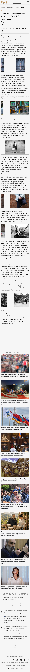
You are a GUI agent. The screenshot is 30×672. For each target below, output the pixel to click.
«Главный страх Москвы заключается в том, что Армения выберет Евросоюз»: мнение (14, 428)
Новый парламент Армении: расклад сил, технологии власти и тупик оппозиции (13, 454)
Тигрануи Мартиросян (9, 22)
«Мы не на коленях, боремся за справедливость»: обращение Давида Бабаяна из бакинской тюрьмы (15, 561)
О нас (15, 645)
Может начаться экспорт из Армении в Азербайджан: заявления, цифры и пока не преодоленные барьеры (13, 533)
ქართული (17, 7)
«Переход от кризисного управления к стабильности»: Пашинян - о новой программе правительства (14, 506)
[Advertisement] (15, 337)
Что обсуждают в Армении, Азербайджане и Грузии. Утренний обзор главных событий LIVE (14, 375)
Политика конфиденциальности (15, 656)
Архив (3, 10)
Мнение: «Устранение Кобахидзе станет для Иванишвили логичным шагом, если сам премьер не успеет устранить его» (16, 636)
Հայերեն (3, 7)
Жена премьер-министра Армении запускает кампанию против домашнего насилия (14, 587)
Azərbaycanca (10, 7)
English (22, 7)
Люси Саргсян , (6, 20)
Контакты (15, 651)
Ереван (3, 24)
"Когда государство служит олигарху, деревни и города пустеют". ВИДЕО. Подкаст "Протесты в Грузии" (14, 402)
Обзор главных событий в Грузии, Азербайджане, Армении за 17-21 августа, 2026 (15, 480)
